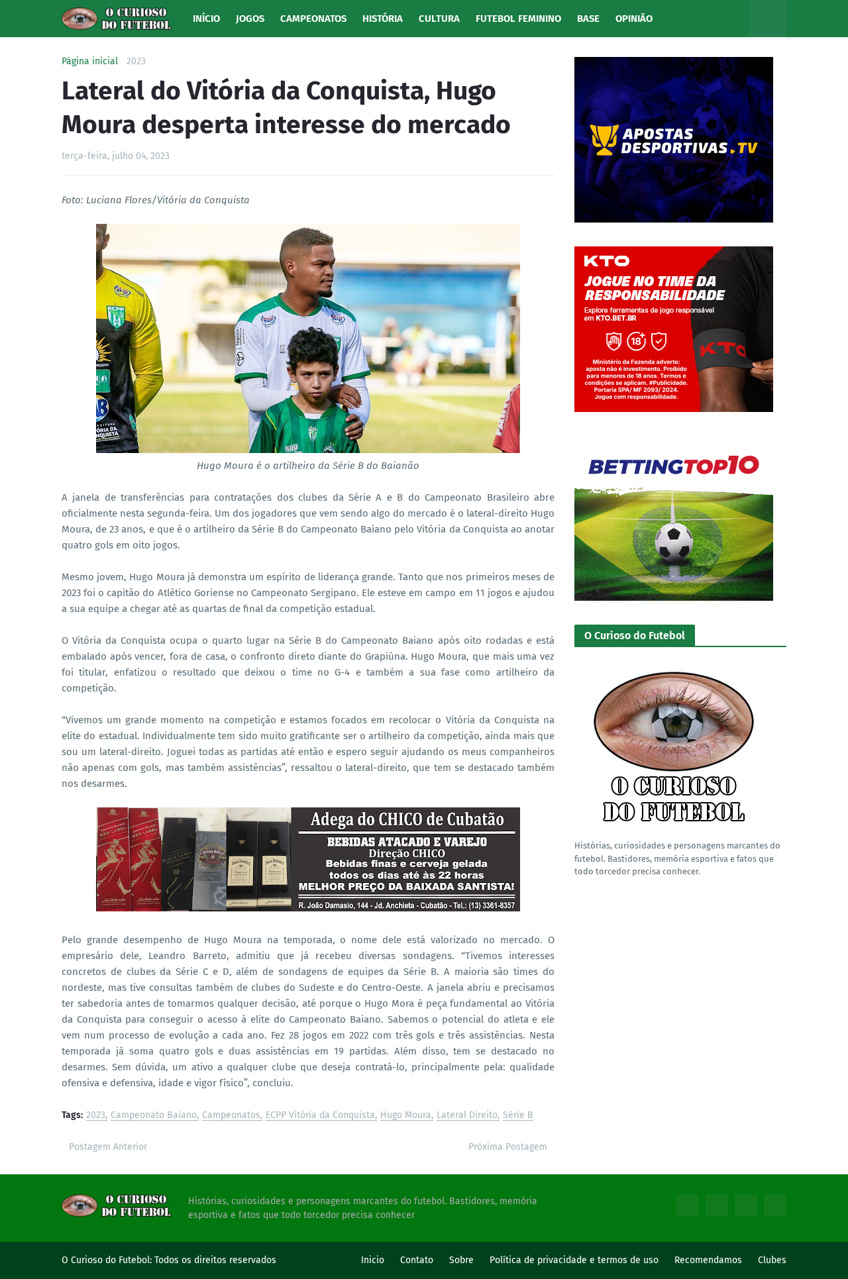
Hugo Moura (405, 1116)
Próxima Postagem (507, 1146)
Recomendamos (708, 1260)
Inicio (372, 1260)
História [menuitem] (382, 19)
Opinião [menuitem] (634, 19)
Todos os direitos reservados (215, 1260)
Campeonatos (231, 1116)
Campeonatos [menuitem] (313, 19)
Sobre (461, 1260)
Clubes (772, 1260)
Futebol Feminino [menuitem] (518, 19)
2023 (136, 61)
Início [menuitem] (206, 19)
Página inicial (90, 61)
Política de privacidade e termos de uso (574, 1260)
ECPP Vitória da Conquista (320, 1116)
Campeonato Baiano (154, 1116)
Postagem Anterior (108, 1146)
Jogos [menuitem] (250, 19)
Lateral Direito (467, 1116)
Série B (518, 1116)
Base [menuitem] (588, 19)
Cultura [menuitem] (439, 19)
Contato (416, 1260)
